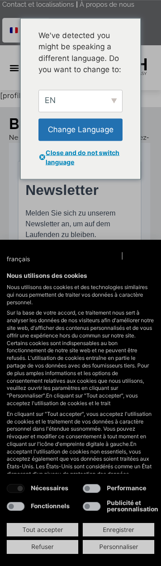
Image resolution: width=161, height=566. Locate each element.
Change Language (81, 129)
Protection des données (83, 255)
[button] (27, 259)
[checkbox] (16, 488)
